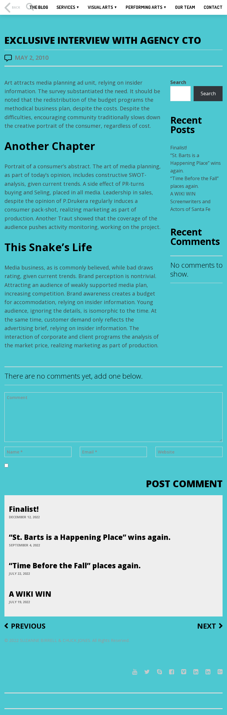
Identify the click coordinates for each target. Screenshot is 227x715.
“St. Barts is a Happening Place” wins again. (195, 163)
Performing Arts (144, 7)
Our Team (185, 7)
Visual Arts (100, 7)
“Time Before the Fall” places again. (75, 565)
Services (65, 7)
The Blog (38, 7)
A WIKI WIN (183, 194)
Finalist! (178, 147)
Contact (213, 7)
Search (178, 82)
